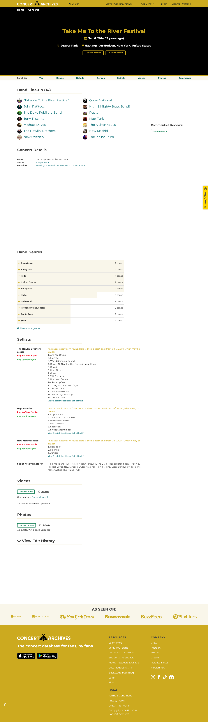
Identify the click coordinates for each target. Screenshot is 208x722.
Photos (162, 78)
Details (80, 78)
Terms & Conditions (120, 695)
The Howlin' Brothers (40, 131)
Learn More (115, 642)
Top (41, 78)
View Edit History (38, 541)
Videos (141, 78)
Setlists (121, 78)
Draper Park (69, 45)
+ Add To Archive (93, 53)
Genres (101, 78)
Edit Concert (117, 53)
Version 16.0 (158, 667)
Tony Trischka (34, 118)
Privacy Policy (117, 700)
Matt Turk (96, 118)
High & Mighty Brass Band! (109, 106)
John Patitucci (34, 106)
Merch (155, 652)
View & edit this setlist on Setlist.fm (64, 400)
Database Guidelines (121, 652)
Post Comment (159, 131)
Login (164, 3)
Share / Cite (205, 199)
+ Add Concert (147, 3)
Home (20, 9)
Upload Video (26, 491)
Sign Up (113, 682)
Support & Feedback (121, 657)
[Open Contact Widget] (5, 705)
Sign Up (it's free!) (181, 3)
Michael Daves (35, 125)
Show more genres (29, 328)
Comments (184, 78)
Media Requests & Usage (124, 662)
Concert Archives (119, 714)
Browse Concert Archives (119, 3)
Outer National (100, 100)
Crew (154, 642)
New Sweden (34, 137)
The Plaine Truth (101, 137)
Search (75, 3)
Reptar (94, 112)
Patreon (156, 647)
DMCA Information (120, 705)
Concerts (33, 9)
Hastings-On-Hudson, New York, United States (118, 45)
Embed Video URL (40, 497)
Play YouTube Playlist (27, 355)
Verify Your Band (119, 647)
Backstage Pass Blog (121, 672)
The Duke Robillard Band (43, 112)
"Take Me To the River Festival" (46, 100)
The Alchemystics (102, 125)
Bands (59, 78)
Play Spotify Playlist (26, 360)
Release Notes (159, 662)
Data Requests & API (121, 667)
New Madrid (98, 131)
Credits (155, 657)
